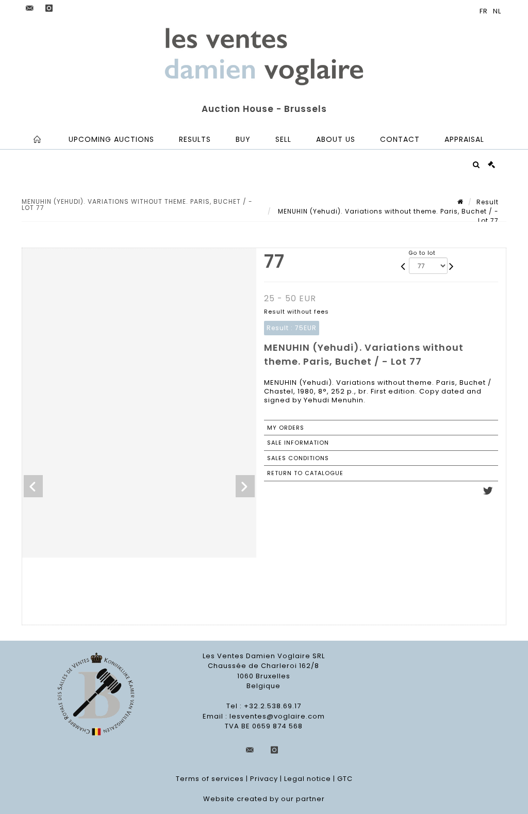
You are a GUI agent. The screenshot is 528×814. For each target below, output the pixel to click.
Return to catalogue (305, 473)
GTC (345, 779)
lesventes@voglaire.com (277, 716)
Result (487, 202)
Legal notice (307, 779)
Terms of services (210, 779)
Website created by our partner (264, 799)
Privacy (264, 779)
